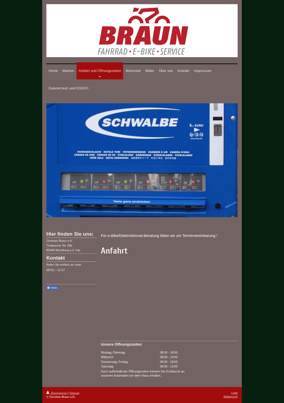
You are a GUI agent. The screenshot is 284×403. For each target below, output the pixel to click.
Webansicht (230, 396)
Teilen (53, 287)
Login (234, 392)
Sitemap (74, 393)
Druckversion (59, 393)
